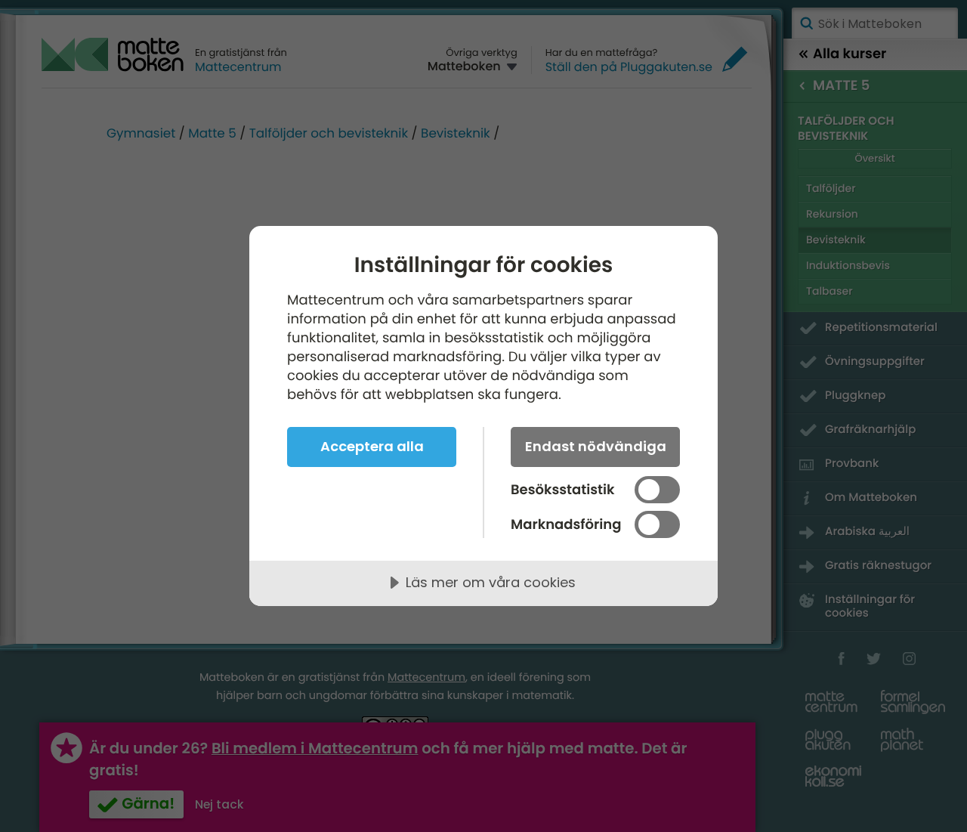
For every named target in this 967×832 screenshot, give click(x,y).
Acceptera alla (372, 446)
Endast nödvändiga (595, 446)
